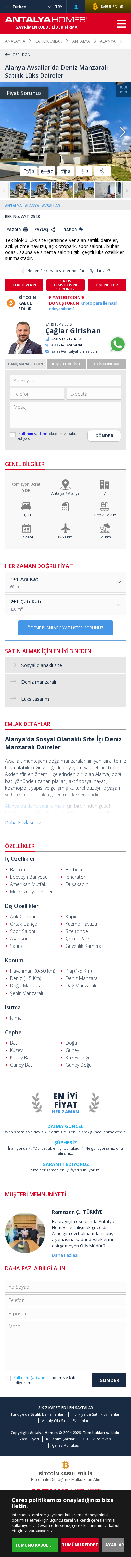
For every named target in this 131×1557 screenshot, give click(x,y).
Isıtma (13, 1007)
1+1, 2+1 (26, 514)
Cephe (13, 1032)
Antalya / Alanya (65, 493)
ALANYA (108, 41)
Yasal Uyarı (29, 1438)
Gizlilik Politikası (97, 1438)
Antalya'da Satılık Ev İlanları (66, 1420)
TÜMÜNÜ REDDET (80, 1545)
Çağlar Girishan (73, 330)
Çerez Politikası (66, 1445)
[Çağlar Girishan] (24, 352)
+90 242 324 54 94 (66, 344)
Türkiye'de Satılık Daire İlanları (37, 1414)
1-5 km (105, 536)
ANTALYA (81, 41)
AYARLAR (114, 1545)
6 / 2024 (26, 536)
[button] (123, 132)
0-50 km (65, 536)
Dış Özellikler (22, 906)
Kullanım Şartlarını (33, 433)
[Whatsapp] (117, 351)
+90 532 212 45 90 (67, 338)
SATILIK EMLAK (48, 41)
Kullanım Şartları (61, 1438)
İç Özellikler (20, 858)
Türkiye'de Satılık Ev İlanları (96, 1414)
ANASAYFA (15, 41)
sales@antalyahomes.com (75, 351)
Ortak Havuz (105, 514)
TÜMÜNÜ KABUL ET (34, 1545)
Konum (14, 960)
